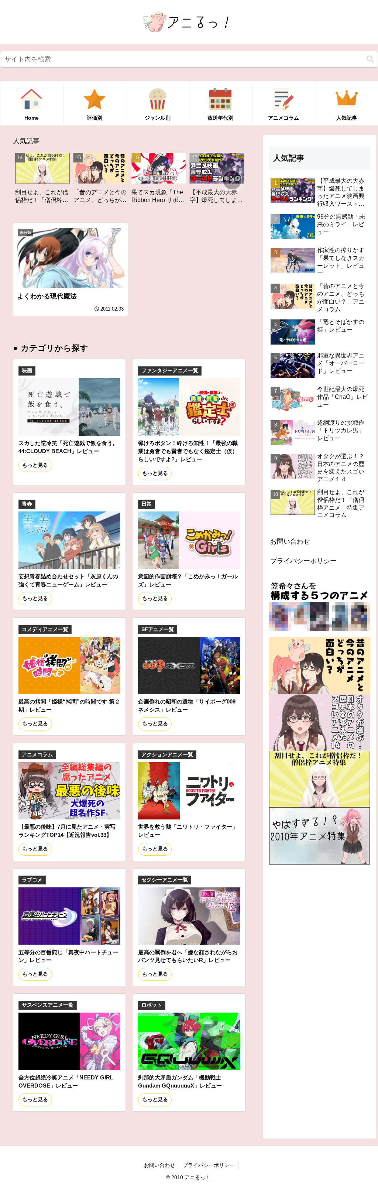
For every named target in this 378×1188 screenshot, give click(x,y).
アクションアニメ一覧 (167, 754)
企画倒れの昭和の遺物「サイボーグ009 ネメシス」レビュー (187, 705)
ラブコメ (32, 880)
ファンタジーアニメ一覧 (169, 370)
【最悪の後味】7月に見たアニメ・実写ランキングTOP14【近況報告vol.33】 (67, 831)
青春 (27, 504)
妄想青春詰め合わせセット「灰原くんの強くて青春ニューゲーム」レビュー (68, 580)
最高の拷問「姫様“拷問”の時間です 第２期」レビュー (69, 705)
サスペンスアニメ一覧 (47, 1005)
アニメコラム (37, 754)
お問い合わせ (290, 541)
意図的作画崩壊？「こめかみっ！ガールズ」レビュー (188, 580)
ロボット (151, 1005)
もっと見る (35, 465)
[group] (53, 181)
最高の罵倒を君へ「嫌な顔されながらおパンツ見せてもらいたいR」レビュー (188, 956)
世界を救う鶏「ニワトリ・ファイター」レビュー (188, 831)
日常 (146, 504)
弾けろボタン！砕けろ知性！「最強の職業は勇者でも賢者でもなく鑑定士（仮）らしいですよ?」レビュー (188, 451)
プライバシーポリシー (303, 561)
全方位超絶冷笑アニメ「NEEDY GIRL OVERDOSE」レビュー (65, 1081)
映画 (27, 370)
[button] (370, 59)
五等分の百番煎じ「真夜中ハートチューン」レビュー (68, 956)
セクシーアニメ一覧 (164, 880)
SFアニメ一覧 (157, 629)
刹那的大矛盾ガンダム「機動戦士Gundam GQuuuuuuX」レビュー (180, 1081)
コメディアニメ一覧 (45, 629)
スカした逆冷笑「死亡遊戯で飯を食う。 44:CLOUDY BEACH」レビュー (68, 447)
